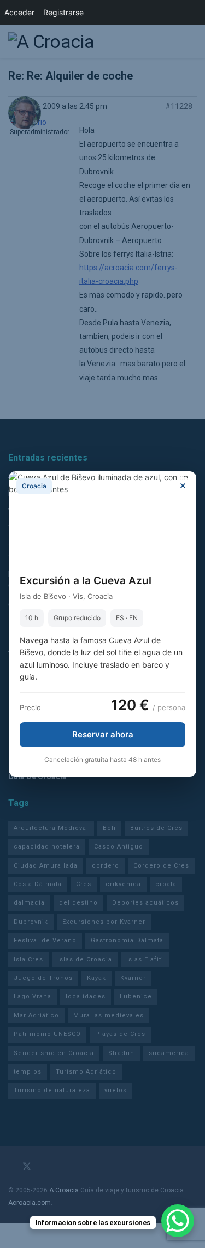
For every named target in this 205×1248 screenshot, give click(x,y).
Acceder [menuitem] (19, 12)
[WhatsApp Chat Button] (177, 1220)
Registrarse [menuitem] (63, 12)
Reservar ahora (102, 734)
